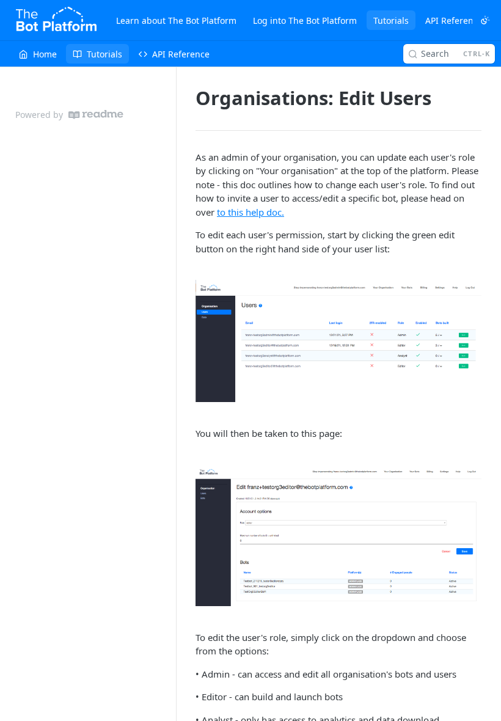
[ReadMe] (95, 114)
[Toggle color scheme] (485, 20)
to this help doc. (250, 212)
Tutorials (391, 20)
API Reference (454, 20)
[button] (338, 341)
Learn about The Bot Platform (176, 20)
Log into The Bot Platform (305, 20)
